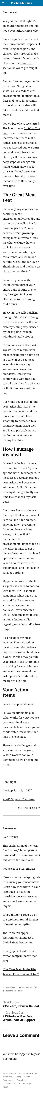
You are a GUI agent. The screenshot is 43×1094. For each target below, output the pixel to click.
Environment (8, 1080)
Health (27, 1077)
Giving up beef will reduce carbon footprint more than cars (20, 955)
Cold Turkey (10, 837)
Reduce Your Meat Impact (19, 868)
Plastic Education (10, 1073)
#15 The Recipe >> (29, 807)
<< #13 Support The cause (19, 799)
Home (18, 1077)
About (5, 1087)
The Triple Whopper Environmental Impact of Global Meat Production (18, 937)
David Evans (10, 987)
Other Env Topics (25, 1083)
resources (26, 63)
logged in (24, 1054)
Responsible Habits (14, 991)
